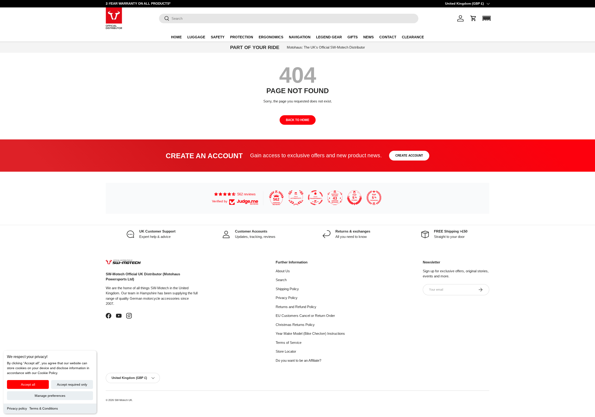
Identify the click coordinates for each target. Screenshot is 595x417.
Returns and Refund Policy (296, 307)
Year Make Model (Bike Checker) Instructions (310, 333)
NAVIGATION (300, 37)
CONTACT (387, 37)
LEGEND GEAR (329, 37)
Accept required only (72, 384)
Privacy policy (17, 408)
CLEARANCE (413, 37)
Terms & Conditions (43, 408)
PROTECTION (241, 37)
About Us (283, 271)
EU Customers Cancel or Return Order (305, 316)
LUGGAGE (196, 37)
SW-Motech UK (123, 400)
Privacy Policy (287, 298)
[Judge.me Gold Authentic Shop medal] (295, 197)
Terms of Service (288, 343)
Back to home (297, 120)
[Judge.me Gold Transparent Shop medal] (315, 197)
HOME (176, 37)
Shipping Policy (287, 289)
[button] (473, 18)
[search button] (164, 18)
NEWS (368, 37)
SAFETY (218, 37)
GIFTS (352, 37)
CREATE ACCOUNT (409, 155)
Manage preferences (50, 395)
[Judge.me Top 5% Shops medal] (354, 197)
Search (281, 280)
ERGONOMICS (271, 37)
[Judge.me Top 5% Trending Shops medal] (374, 197)
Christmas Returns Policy (295, 325)
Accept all (28, 384)
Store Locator (286, 351)
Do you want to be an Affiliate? (298, 360)
